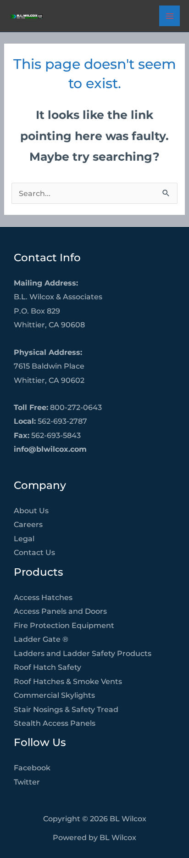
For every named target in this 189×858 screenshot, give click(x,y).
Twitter (27, 781)
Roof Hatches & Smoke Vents (68, 681)
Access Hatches (43, 597)
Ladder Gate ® (41, 639)
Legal (24, 538)
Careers (28, 524)
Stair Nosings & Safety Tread (66, 709)
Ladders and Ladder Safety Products (82, 653)
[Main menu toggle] (169, 16)
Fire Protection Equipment (64, 625)
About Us (31, 510)
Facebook (32, 767)
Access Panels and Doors (60, 611)
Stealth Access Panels (54, 723)
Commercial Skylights (54, 695)
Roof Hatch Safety (47, 667)
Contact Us (34, 552)
